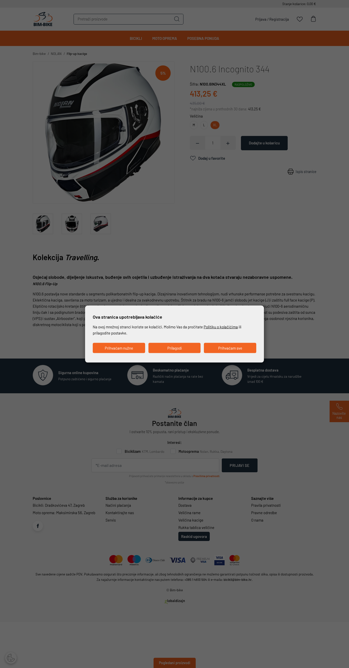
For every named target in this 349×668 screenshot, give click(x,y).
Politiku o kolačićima (221, 326)
